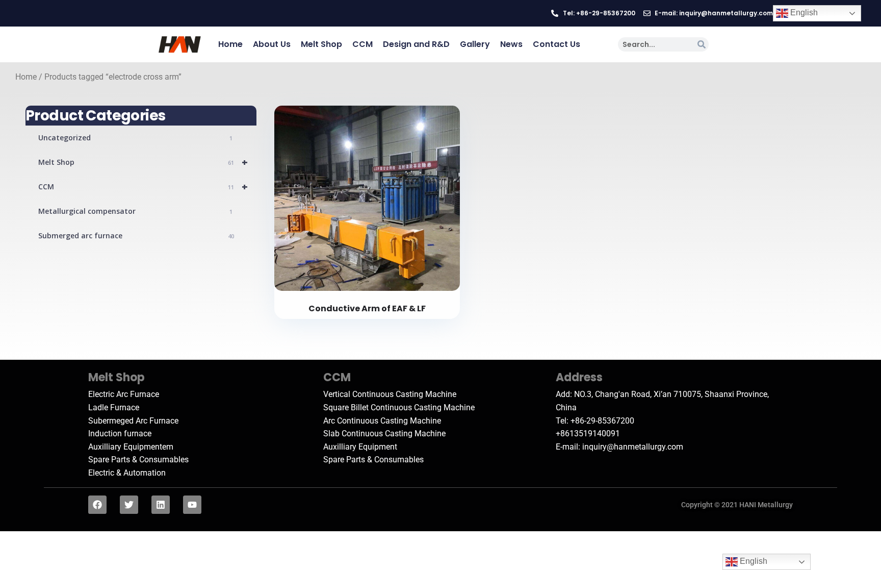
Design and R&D (416, 44)
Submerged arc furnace (136, 235)
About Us (272, 44)
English (803, 12)
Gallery (475, 44)
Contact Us (556, 44)
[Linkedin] (160, 504)
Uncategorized (135, 137)
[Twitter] (129, 504)
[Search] (701, 44)
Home (230, 44)
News (511, 44)
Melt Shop (321, 44)
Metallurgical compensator (135, 211)
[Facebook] (97, 504)
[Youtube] (192, 504)
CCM (362, 44)
